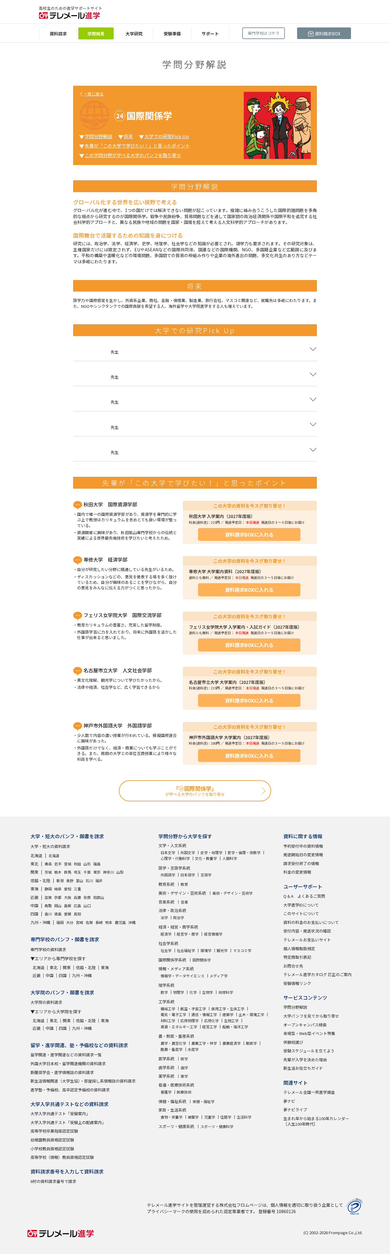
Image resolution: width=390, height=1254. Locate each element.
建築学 (227, 1014)
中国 (34, 905)
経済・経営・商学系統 (178, 927)
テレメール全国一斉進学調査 (309, 1092)
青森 (48, 863)
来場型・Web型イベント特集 (309, 1033)
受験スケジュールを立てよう (309, 1051)
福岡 (60, 922)
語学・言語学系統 (174, 868)
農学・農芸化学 (173, 1043)
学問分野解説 (98, 136)
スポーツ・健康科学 (216, 1126)
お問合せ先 (293, 966)
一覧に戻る (94, 94)
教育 (184, 884)
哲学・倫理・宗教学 (244, 852)
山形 (87, 863)
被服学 (193, 1117)
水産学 (193, 1049)
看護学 (166, 1092)
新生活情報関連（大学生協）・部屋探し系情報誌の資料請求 (83, 1081)
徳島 (58, 913)
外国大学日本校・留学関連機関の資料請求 (68, 1063)
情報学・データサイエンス (182, 976)
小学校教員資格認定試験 (52, 1149)
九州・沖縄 (40, 922)
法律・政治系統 (172, 910)
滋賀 (48, 897)
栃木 (58, 872)
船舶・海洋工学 (235, 1027)
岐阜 (58, 888)
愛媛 (67, 913)
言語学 (205, 875)
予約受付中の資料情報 (303, 846)
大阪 (67, 897)
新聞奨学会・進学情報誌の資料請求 (62, 1072)
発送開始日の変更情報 (303, 854)
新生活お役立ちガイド (303, 1068)
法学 (164, 917)
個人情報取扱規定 (299, 948)
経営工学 (209, 1027)
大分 (69, 922)
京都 (58, 897)
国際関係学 (202, 960)
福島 (97, 863)
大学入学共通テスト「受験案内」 (60, 1113)
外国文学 (187, 852)
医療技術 (184, 1092)
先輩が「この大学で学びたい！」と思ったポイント (137, 145)
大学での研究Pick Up (166, 136)
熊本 (108, 922)
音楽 (184, 902)
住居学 (225, 1117)
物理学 (178, 992)
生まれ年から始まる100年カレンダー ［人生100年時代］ (316, 1121)
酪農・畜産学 (172, 1049)
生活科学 (244, 1117)
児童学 (209, 1117)
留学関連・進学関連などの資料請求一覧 (66, 1055)
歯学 (184, 1067)
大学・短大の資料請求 (50, 846)
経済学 (166, 934)
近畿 (34, 897)
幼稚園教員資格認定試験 (52, 1140)
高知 (77, 913)
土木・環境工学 (251, 1014)
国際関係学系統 (172, 960)
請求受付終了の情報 (301, 863)
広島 (77, 905)
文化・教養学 (206, 858)
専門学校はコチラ (263, 33)
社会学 (166, 950)
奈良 (87, 897)
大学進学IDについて (301, 905)
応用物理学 (189, 1020)
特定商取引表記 (297, 957)
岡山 (58, 905)
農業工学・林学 (204, 1043)
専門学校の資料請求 (48, 949)
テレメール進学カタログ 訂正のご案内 (317, 974)
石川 (89, 880)
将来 (128, 136)
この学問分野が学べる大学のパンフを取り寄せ (133, 155)
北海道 (36, 855)
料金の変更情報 (297, 872)
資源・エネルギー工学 (179, 1027)
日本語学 (187, 875)
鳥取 (48, 905)
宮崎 (79, 922)
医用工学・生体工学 (227, 1009)
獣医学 (251, 1043)
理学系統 (166, 985)
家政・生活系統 (172, 1110)
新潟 (60, 880)
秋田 (77, 863)
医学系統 (166, 1059)
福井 (99, 880)
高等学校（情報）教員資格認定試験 (62, 1157)
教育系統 (166, 884)
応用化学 (211, 1020)
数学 (164, 992)
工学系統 (166, 1001)
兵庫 (77, 897)
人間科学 (229, 858)
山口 (87, 905)
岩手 (58, 863)
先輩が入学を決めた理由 (305, 1059)
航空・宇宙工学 (193, 1009)
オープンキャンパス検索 (305, 1025)
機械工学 (168, 1009)
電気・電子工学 (173, 1014)
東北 (34, 864)
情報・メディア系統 (176, 969)
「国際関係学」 (195, 790)
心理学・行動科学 (175, 858)
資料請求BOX (327, 34)
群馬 (67, 872)
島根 (67, 905)
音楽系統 (166, 902)
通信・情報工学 (204, 1014)
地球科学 (225, 992)
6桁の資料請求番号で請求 (53, 1181)
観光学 (222, 950)
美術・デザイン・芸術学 (232, 893)
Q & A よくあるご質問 (304, 896)
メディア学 (219, 976)
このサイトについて (301, 913)
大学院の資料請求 (46, 1002)
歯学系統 (166, 1067)
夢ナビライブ (295, 1109)
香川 (48, 913)
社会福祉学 (186, 950)
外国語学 (168, 875)
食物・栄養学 (172, 1117)
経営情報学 (213, 934)
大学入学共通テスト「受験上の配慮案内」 (68, 1122)
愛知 (67, 888)
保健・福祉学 (203, 1101)
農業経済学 (231, 1043)
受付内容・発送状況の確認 (307, 931)
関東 (34, 872)
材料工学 (168, 1020)
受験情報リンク (297, 983)
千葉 (87, 872)
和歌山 (98, 897)
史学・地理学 (211, 852)
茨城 (48, 872)
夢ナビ (289, 1101)
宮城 (67, 863)
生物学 (207, 992)
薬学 (184, 1076)
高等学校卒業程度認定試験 (54, 1131)
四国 (34, 914)
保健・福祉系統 (172, 1101)
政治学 (178, 917)
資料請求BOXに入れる (249, 534)
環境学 (205, 950)
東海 (34, 889)
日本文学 (168, 852)
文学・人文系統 (172, 845)
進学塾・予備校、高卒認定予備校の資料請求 (70, 1090)
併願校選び (293, 1042)
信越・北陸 (40, 880)
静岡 (48, 888)
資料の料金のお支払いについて (311, 922)
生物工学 (231, 1020)
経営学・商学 (188, 934)
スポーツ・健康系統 (176, 1126)
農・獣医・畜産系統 (176, 1036)
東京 (97, 872)
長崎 (99, 922)
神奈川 (108, 872)
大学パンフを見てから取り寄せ (311, 1016)
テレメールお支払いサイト (307, 940)
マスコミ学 (242, 950)
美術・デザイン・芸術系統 (182, 893)
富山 (79, 880)
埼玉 (77, 872)
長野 (69, 880)
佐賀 (89, 922)
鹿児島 (120, 922)
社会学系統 (168, 943)
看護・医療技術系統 (176, 1085)
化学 (193, 992)
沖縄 (132, 922)
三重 (77, 888)
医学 (184, 1059)
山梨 (120, 872)
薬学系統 (166, 1076)
